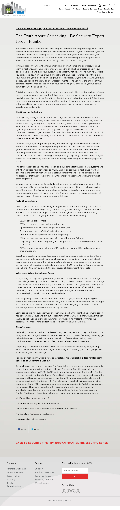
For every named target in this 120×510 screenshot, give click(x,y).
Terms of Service (14, 472)
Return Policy (13, 476)
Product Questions (44, 472)
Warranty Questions (44, 479)
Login (83, 5)
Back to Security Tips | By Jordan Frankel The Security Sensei (62, 443)
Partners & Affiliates (16, 469)
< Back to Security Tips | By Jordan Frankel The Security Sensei (52, 28)
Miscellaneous (42, 483)
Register (92, 5)
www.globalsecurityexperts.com (32, 419)
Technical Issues (43, 476)
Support (74, 5)
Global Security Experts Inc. (63, 500)
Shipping (11, 479)
